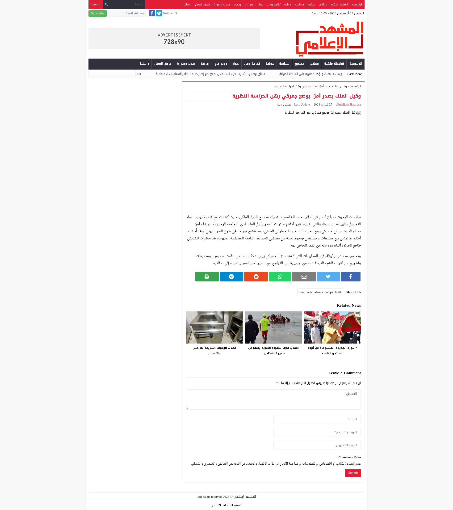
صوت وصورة (222, 4)
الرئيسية (357, 4)
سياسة (299, 4)
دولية (287, 4)
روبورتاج (249, 4)
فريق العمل (202, 4)
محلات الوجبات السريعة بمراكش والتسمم (214, 350)
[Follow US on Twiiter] (158, 13)
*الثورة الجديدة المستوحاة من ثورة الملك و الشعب (332, 350)
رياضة (237, 4)
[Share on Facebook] (350, 277)
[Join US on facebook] (151, 13)
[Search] (106, 4)
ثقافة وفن (274, 4)
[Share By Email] (304, 277)
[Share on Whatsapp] (280, 277)
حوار (261, 4)
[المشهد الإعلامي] (312, 38)
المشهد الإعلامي (245, 497)
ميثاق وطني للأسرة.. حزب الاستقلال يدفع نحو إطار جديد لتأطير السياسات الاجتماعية (230, 74)
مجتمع (311, 4)
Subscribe (97, 13)
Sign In (95, 4)
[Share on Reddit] (256, 277)
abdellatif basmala (348, 104)
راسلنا (187, 4)
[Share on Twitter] (328, 277)
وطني (323, 4)
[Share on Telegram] (231, 277)
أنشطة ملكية (339, 4)
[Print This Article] (207, 277)
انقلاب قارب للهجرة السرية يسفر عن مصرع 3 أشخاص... (273, 350)
